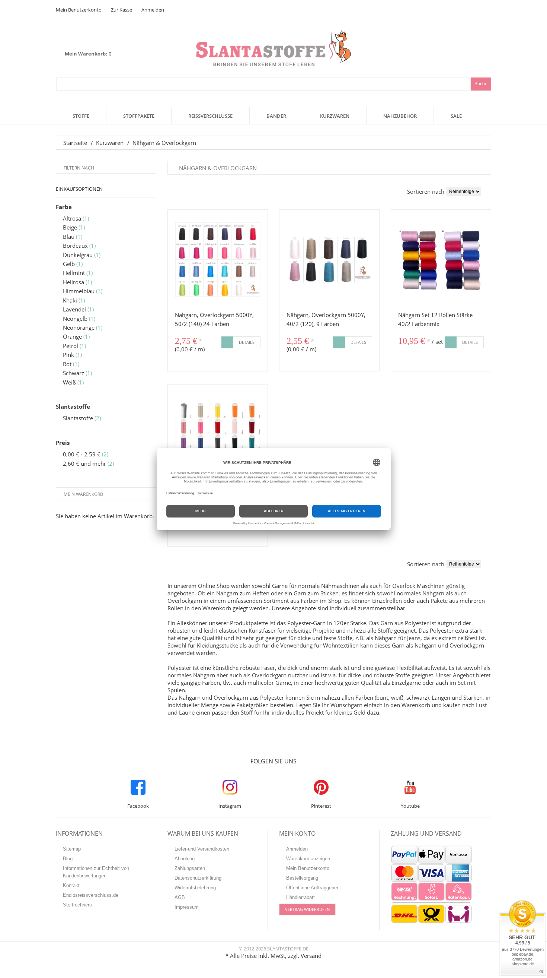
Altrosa (72, 218)
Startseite (75, 142)
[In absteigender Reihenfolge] (489, 191)
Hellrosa (73, 282)
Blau (68, 236)
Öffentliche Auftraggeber (312, 887)
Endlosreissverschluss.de (90, 895)
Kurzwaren (110, 142)
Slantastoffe (78, 418)
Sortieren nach (425, 191)
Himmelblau (79, 291)
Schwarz (73, 373)
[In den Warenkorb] (227, 342)
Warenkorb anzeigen (308, 858)
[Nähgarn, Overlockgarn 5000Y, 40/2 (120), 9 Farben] (329, 260)
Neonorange (79, 327)
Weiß (69, 382)
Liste (180, 190)
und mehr (84, 463)
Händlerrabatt (300, 897)
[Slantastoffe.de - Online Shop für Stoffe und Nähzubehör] (273, 48)
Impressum (187, 907)
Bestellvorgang (302, 878)
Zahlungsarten (190, 868)
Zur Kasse (121, 9)
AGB (180, 897)
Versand (311, 955)
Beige (70, 227)
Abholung (185, 858)
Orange (72, 336)
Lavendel (74, 309)
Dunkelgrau (78, 255)
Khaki (70, 300)
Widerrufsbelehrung (195, 887)
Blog (68, 858)
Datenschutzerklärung (198, 878)
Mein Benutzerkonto (79, 9)
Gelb (69, 264)
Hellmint (74, 272)
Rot (67, 364)
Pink (68, 354)
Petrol (70, 345)
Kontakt (71, 885)
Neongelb (75, 318)
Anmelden (152, 9)
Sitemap (72, 849)
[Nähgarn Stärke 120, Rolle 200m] (217, 435)
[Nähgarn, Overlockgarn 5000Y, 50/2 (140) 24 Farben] (217, 260)
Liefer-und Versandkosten (202, 849)
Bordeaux (75, 245)
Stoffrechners (77, 905)
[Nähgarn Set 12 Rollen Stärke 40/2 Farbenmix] (441, 260)
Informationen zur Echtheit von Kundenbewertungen (96, 872)
